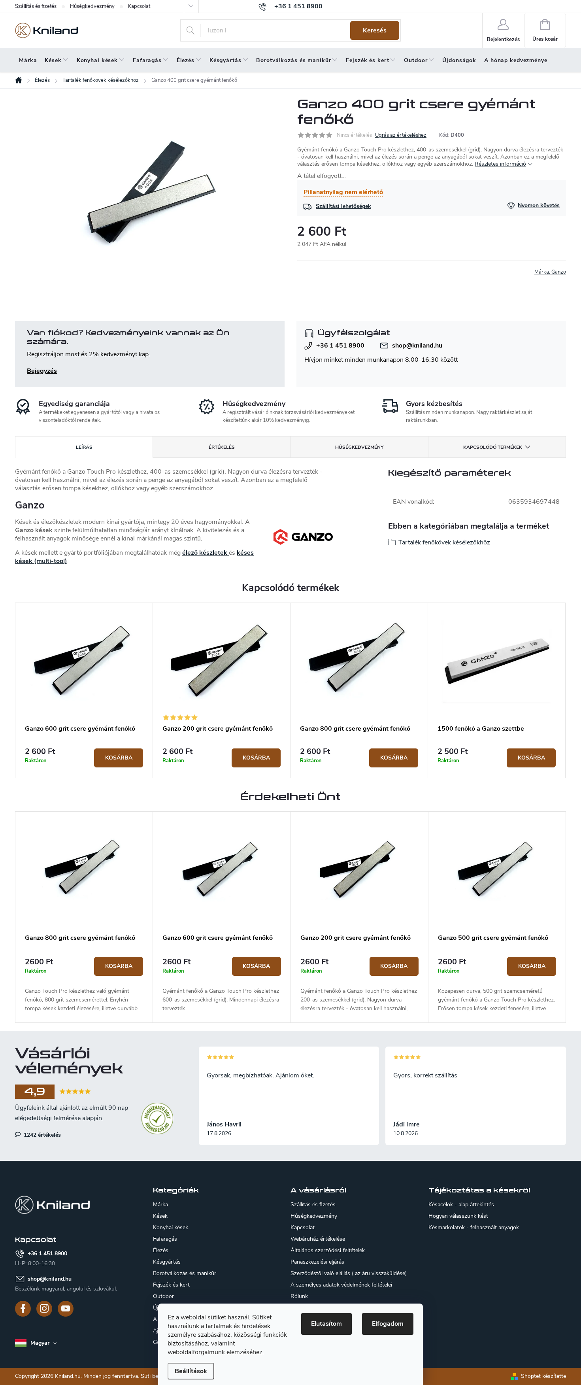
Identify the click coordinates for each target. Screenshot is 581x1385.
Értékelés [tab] (222, 447)
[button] (84, 985)
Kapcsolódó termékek (492, 447)
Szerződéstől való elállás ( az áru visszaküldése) (348, 1273)
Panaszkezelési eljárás (317, 1262)
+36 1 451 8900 (340, 345)
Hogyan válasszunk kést (458, 1216)
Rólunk (299, 1296)
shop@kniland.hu (417, 345)
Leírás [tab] (84, 447)
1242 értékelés (41, 1134)
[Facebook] (23, 1309)
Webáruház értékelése (317, 1239)
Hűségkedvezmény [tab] (359, 447)
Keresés (375, 30)
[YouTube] (66, 1309)
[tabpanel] (84, 690)
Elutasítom (326, 1323)
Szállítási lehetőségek (343, 206)
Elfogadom (388, 1323)
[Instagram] (44, 1309)
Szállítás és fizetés (36, 6)
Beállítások (191, 1371)
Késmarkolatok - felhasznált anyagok (473, 1227)
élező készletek (205, 552)
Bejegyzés (42, 371)
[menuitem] (28, 60)
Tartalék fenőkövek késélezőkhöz (444, 542)
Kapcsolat (139, 6)
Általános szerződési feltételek (327, 1250)
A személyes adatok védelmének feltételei (341, 1285)
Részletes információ (500, 164)
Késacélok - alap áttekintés (461, 1205)
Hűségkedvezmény (92, 6)
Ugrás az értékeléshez (400, 135)
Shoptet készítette (543, 1376)
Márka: (550, 272)
